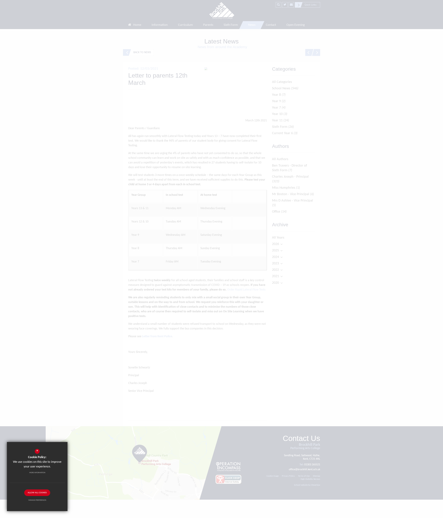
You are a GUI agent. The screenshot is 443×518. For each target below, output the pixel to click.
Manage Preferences (37, 500)
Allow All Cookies (37, 493)
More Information (37, 473)
